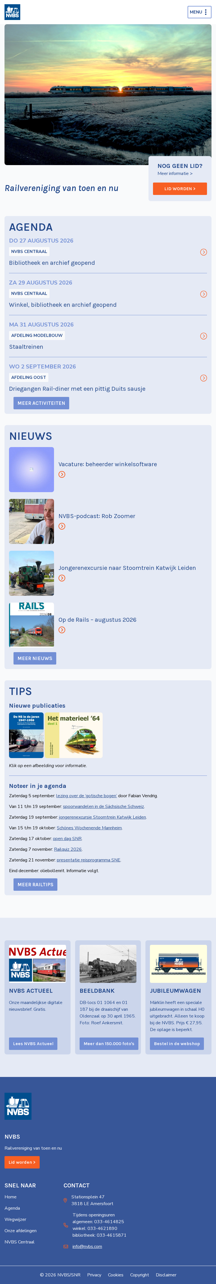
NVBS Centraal (29, 251)
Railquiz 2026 (68, 849)
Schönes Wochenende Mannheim (89, 828)
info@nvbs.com (87, 1246)
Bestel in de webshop (177, 1043)
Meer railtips (35, 884)
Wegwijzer (15, 1219)
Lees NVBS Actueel (33, 1043)
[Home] (12, 12)
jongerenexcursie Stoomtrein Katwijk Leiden (102, 817)
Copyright (139, 1275)
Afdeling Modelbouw (37, 335)
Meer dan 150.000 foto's (109, 1043)
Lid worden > (180, 188)
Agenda (12, 1208)
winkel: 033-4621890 (95, 1228)
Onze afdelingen (20, 1231)
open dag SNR (67, 839)
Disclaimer (166, 1275)
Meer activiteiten (41, 403)
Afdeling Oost (28, 377)
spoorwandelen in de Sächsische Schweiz (103, 806)
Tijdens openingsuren (94, 1215)
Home (10, 1197)
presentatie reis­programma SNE (88, 860)
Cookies (115, 1275)
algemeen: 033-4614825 (98, 1222)
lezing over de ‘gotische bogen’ (86, 796)
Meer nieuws (34, 658)
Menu (196, 12)
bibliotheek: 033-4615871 (100, 1235)
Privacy (94, 1275)
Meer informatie (173, 173)
